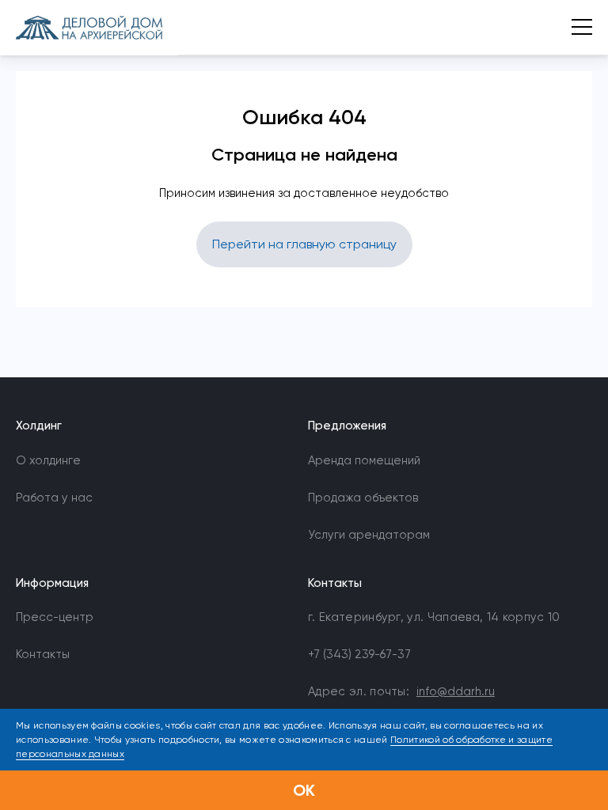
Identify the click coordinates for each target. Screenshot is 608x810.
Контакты (43, 654)
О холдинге (48, 460)
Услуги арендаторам (369, 535)
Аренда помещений (364, 460)
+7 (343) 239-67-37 (359, 654)
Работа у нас (54, 497)
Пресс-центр (54, 617)
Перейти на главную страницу (304, 244)
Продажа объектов (363, 497)
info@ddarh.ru (455, 691)
